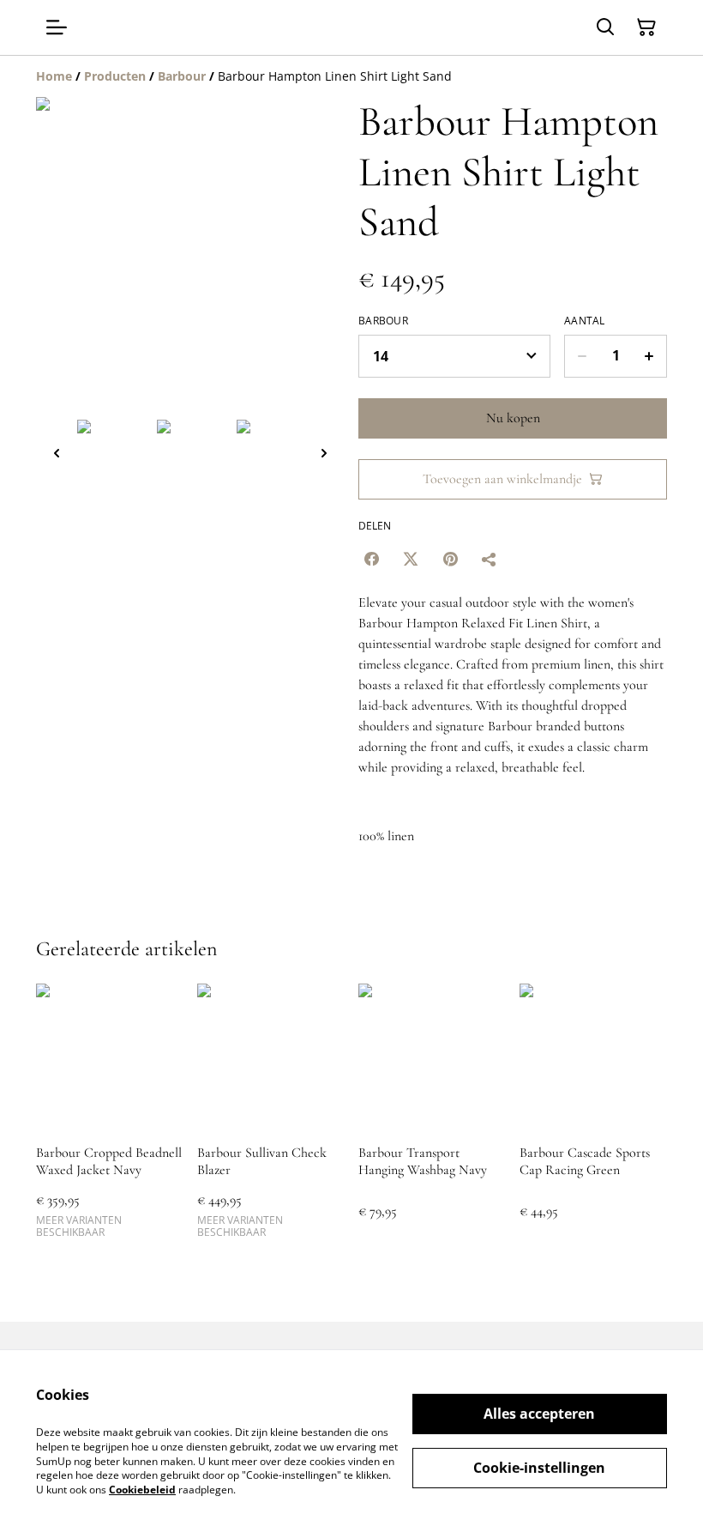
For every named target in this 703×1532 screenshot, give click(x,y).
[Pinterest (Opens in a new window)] (450, 559)
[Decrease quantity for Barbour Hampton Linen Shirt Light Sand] (581, 356)
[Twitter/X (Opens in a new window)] (411, 559)
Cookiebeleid (142, 1489)
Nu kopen (513, 418)
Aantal (584, 321)
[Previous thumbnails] (56, 453)
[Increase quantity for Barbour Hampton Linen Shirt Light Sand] (649, 356)
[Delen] (489, 559)
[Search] (605, 27)
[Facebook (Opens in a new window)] (371, 559)
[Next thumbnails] (324, 453)
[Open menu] (56, 27)
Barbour (383, 321)
